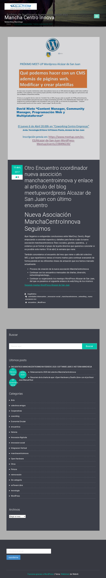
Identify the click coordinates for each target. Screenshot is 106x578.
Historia (14, 432)
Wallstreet (65, 574)
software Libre (17, 485)
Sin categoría (16, 480)
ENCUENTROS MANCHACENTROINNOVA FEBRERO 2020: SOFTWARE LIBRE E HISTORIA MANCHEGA (51, 367)
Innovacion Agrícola (19, 437)
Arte (13, 400)
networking (82, 296)
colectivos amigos (18, 405)
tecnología (15, 491)
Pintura (14, 469)
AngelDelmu (31, 294)
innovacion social (54, 296)
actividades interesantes (37, 296)
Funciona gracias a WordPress (41, 574)
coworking (15, 416)
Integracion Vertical (19, 448)
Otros (13, 464)
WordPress (42, 302)
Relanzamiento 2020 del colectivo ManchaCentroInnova (53, 372)
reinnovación (16, 475)
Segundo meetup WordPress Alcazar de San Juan (47, 285)
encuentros (32, 302)
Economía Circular (18, 421)
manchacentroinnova (69, 296)
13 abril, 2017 (17, 169)
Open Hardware (17, 459)
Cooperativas (16, 411)
